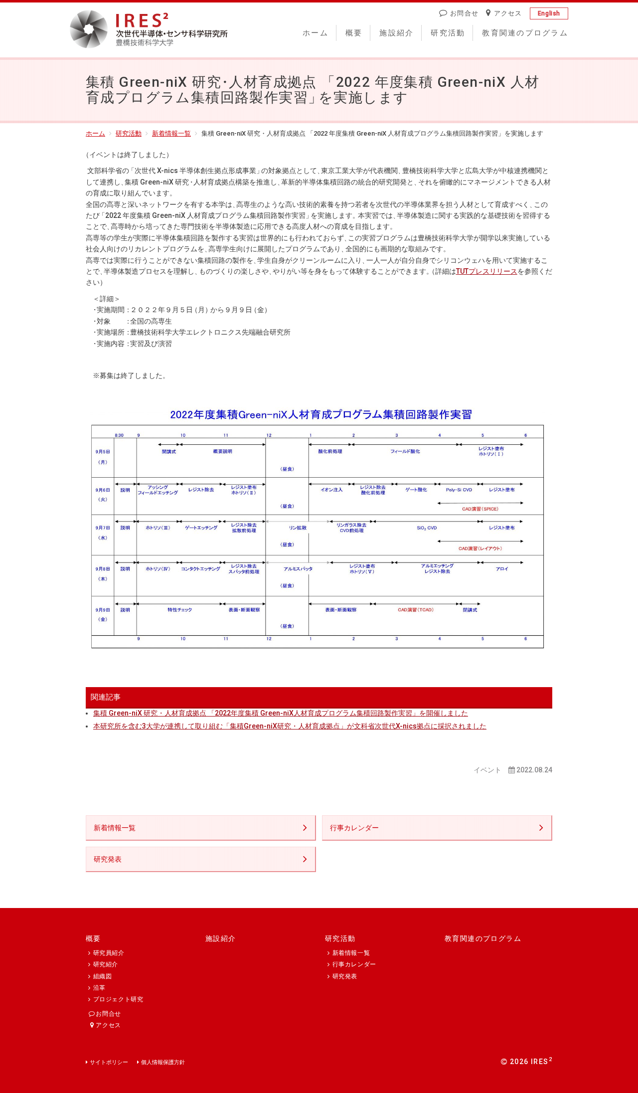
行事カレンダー (354, 828)
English (549, 13)
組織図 (102, 976)
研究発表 (108, 859)
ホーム (315, 32)
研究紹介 (105, 964)
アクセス (508, 13)
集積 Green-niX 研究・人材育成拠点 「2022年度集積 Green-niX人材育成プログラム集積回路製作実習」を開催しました (280, 713)
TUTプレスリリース (486, 271)
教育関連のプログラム (525, 32)
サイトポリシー (109, 1062)
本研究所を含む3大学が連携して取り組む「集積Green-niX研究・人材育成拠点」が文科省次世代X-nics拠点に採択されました (289, 726)
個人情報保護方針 (163, 1062)
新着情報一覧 (171, 133)
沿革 (99, 987)
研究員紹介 (109, 952)
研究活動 (448, 32)
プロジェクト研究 (118, 999)
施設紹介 (396, 32)
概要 (354, 32)
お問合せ (464, 13)
